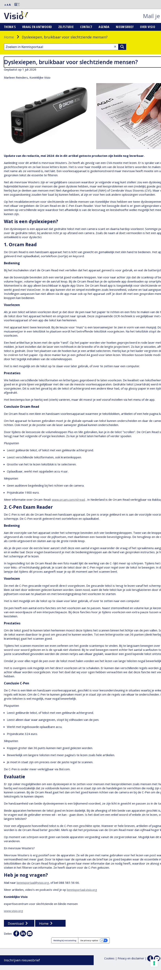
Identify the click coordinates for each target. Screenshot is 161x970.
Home (9, 37)
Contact (86, 27)
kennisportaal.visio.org (82, 890)
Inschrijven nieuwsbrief (22, 960)
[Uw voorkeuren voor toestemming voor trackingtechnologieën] (154, 963)
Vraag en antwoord (37, 27)
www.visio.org (13, 911)
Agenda (104, 27)
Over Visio (147, 27)
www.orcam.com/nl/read (68, 499)
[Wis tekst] (115, 46)
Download (16, 923)
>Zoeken (122, 47)
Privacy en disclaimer (131, 958)
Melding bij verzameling (64, 940)
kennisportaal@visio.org (33, 883)
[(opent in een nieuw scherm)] (157, 958)
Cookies (109, 958)
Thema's (10, 27)
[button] (15, 4)
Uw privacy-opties (89, 940)
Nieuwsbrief (125, 27)
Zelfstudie (66, 27)
